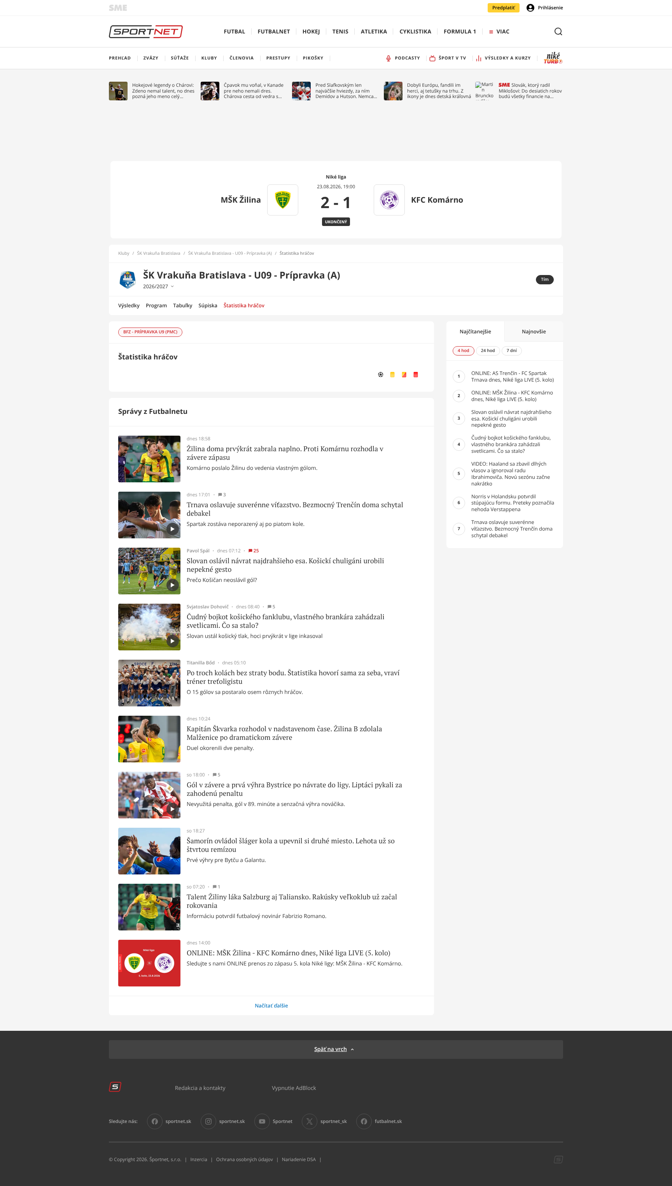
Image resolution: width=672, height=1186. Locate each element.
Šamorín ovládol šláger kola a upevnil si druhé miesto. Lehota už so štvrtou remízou (291, 845)
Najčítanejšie (475, 331)
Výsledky (129, 305)
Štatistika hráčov (244, 305)
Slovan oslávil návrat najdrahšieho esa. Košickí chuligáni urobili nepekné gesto (285, 565)
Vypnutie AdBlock (294, 1087)
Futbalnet (274, 31)
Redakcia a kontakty (200, 1087)
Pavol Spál (198, 551)
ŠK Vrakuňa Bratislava (158, 253)
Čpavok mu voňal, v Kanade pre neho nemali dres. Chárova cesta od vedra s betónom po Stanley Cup (254, 90)
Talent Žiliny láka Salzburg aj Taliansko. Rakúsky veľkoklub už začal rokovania (292, 901)
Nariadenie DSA (299, 1159)
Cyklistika (415, 31)
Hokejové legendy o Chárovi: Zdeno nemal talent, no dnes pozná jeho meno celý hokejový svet (163, 90)
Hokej (311, 31)
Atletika (374, 31)
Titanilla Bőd (201, 663)
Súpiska (208, 305)
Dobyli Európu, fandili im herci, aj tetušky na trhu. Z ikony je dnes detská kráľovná (439, 90)
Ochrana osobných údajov (244, 1159)
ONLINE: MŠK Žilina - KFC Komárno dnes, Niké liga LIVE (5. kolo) (288, 953)
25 (256, 551)
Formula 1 (460, 31)
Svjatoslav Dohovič (208, 607)
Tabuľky (182, 305)
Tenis (340, 31)
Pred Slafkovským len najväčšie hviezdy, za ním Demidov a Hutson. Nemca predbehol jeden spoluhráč (344, 90)
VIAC (503, 31)
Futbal (234, 31)
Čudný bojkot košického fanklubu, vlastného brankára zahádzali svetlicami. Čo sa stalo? (286, 621)
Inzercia (198, 1159)
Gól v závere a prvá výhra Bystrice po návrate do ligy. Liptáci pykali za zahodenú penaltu (294, 789)
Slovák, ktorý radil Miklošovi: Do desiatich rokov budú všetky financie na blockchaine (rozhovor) (530, 90)
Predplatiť (503, 7)
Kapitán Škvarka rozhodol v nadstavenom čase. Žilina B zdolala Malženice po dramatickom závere (284, 733)
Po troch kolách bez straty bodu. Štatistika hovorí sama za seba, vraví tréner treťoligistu (293, 677)
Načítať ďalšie (271, 1005)
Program (156, 305)
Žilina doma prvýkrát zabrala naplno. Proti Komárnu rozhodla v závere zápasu (285, 453)
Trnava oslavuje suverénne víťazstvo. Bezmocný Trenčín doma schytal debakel (295, 509)
